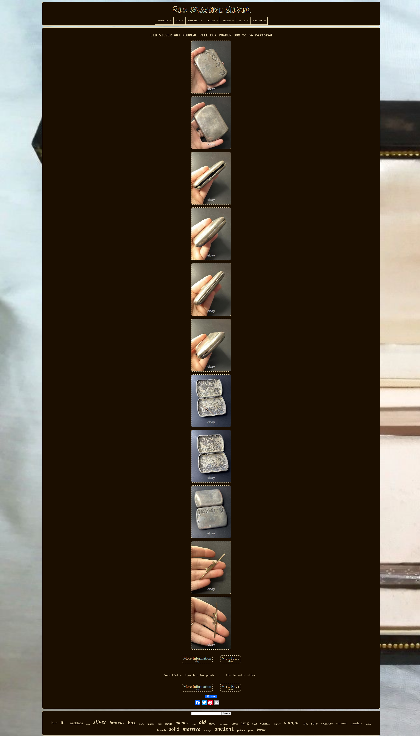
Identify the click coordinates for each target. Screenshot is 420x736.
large (194, 724)
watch (368, 724)
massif (150, 724)
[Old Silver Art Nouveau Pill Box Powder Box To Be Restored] (211, 67)
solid (174, 729)
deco (212, 723)
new (141, 723)
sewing (168, 723)
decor (88, 724)
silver (99, 722)
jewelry (251, 731)
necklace (76, 723)
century (277, 724)
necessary (327, 723)
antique (292, 722)
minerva (341, 723)
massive (191, 729)
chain (305, 724)
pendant (356, 723)
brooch (161, 730)
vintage (207, 730)
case (160, 724)
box (132, 722)
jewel (254, 724)
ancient (224, 729)
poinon (241, 730)
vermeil (265, 723)
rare (314, 723)
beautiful (59, 722)
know (261, 730)
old (202, 722)
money (182, 722)
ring (245, 723)
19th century (223, 724)
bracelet (117, 722)
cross (234, 723)
